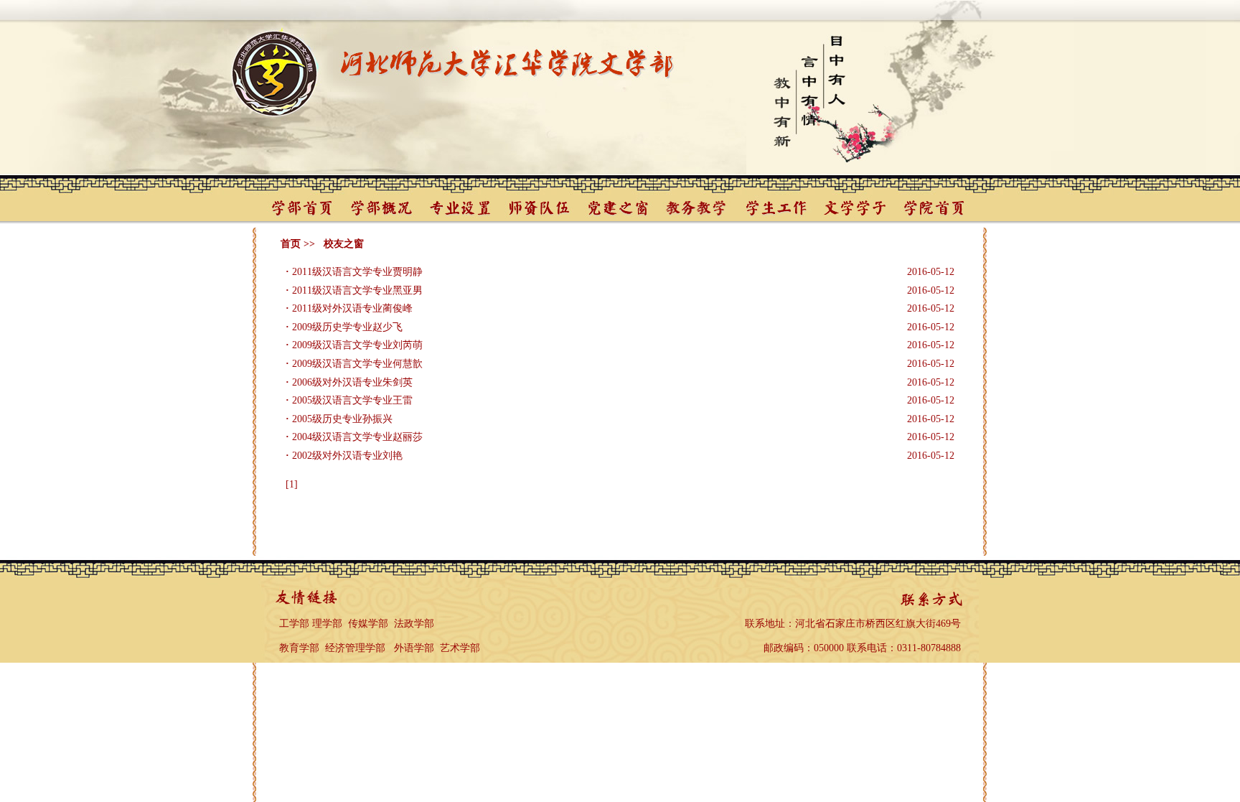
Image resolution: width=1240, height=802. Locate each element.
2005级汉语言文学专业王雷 (352, 400)
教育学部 (299, 648)
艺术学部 (460, 648)
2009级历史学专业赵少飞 (347, 327)
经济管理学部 (355, 648)
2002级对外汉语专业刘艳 (347, 455)
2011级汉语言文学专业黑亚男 (357, 290)
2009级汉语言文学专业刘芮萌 (357, 345)
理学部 (327, 623)
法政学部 (414, 623)
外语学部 (414, 648)
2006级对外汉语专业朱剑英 (352, 382)
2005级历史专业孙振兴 (342, 419)
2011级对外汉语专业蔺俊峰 (352, 308)
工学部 (294, 623)
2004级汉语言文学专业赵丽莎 (357, 437)
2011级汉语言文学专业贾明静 (357, 271)
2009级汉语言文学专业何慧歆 (357, 363)
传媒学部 (368, 623)
